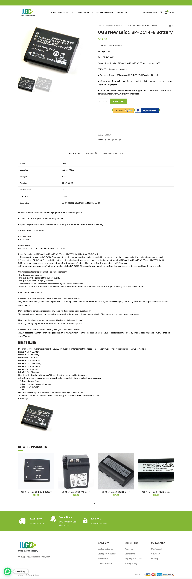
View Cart (155, 553)
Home (100, 26)
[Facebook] (105, 139)
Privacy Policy (131, 563)
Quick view (52, 463)
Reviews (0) (92, 153)
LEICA (125, 26)
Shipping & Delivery (113, 153)
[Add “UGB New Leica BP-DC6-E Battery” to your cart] (52, 458)
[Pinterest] (113, 139)
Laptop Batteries (105, 549)
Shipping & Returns (133, 558)
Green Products (105, 563)
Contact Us (130, 553)
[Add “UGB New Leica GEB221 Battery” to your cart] (172, 458)
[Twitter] (109, 139)
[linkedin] (116, 139)
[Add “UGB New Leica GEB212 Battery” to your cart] (132, 458)
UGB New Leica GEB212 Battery (116, 492)
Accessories (103, 558)
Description (74, 153)
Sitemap (154, 558)
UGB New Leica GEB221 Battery (155, 492)
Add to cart (118, 101)
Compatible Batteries (113, 26)
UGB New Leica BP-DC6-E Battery (36, 492)
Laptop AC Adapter (106, 553)
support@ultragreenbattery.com (35, 556)
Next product (172, 25)
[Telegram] (120, 139)
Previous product (167, 25)
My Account (156, 549)
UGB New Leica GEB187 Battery (76, 492)
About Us (129, 549)
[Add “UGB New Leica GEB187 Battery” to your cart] (92, 458)
